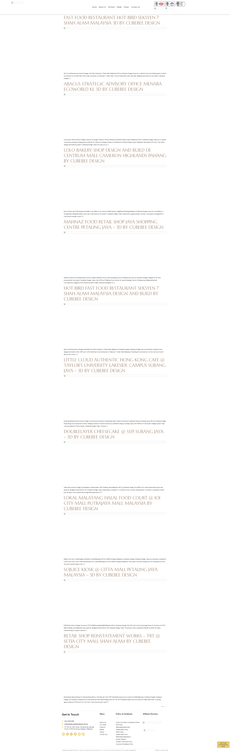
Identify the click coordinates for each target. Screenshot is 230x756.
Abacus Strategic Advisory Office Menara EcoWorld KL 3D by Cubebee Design (113, 86)
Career (126, 7)
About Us (102, 7)
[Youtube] (79, 734)
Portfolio (111, 7)
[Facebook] (63, 734)
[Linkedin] (83, 734)
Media (119, 7)
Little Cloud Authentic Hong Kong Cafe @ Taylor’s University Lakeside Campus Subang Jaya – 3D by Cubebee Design (114, 365)
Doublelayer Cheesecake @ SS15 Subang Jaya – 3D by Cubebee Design (114, 434)
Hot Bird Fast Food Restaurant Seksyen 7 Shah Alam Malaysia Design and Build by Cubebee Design (111, 293)
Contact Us (135, 7)
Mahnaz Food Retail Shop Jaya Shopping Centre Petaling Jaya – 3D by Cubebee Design (114, 224)
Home (94, 7)
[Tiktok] (75, 734)
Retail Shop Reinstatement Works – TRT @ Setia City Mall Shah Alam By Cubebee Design (112, 641)
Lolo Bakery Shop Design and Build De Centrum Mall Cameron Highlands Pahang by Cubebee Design (115, 155)
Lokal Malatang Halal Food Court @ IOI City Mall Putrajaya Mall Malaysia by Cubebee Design (112, 503)
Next (163, 706)
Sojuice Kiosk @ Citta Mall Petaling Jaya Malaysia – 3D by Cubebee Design (111, 572)
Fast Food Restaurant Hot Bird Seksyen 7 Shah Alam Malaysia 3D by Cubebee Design (112, 20)
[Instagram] (67, 734)
